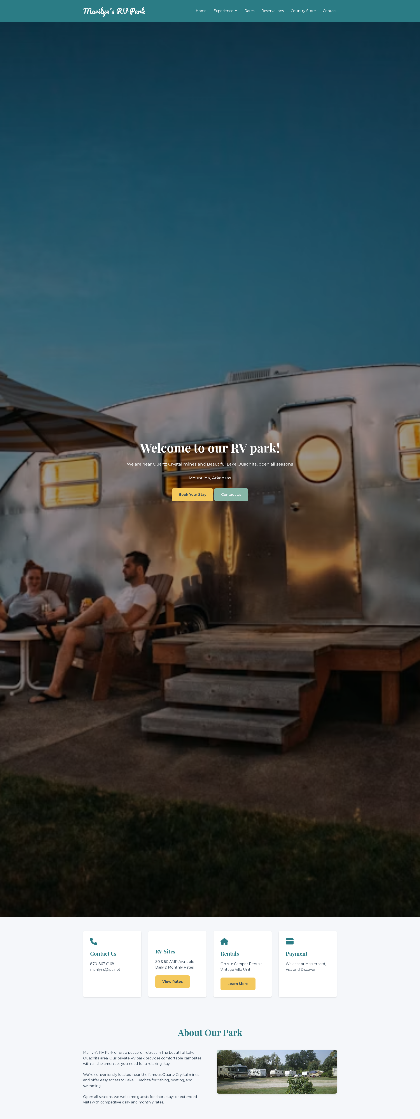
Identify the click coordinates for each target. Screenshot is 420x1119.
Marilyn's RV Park (114, 10)
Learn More (238, 984)
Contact (330, 11)
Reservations (272, 11)
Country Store (303, 11)
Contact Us (231, 494)
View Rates (172, 982)
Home (201, 11)
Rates (249, 11)
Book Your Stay (192, 494)
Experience (223, 11)
